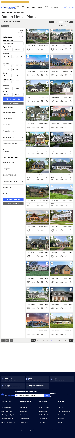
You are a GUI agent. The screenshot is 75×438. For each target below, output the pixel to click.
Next (70, 22)
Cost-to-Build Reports (45, 415)
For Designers (43, 418)
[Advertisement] (13, 234)
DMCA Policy (27, 430)
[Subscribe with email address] (47, 395)
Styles (28, 7)
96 (11, 340)
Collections (40, 7)
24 (3, 340)
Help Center (24, 407)
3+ (17, 75)
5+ (17, 69)
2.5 (17, 66)
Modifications (43, 411)
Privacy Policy (18, 430)
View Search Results (13, 99)
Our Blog (60, 422)
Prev (51, 22)
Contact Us (23, 411)
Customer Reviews (63, 415)
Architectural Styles (7, 418)
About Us (60, 407)
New (23, 6)
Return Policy (24, 415)
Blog (51, 7)
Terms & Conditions (6, 430)
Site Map (35, 430)
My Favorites (24, 422)
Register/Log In (24, 418)
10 (59, 340)
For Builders (42, 422)
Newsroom (61, 418)
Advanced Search (17, 7)
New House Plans (6, 411)
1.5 (8, 66)
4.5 (13, 69)
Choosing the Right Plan (8, 415)
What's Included (44, 407)
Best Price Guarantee (64, 411)
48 (7, 340)
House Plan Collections (8, 422)
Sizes (33, 7)
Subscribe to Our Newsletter (26, 392)
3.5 (4, 69)
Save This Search (13, 103)
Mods (46, 6)
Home (3, 12)
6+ (4, 59)
